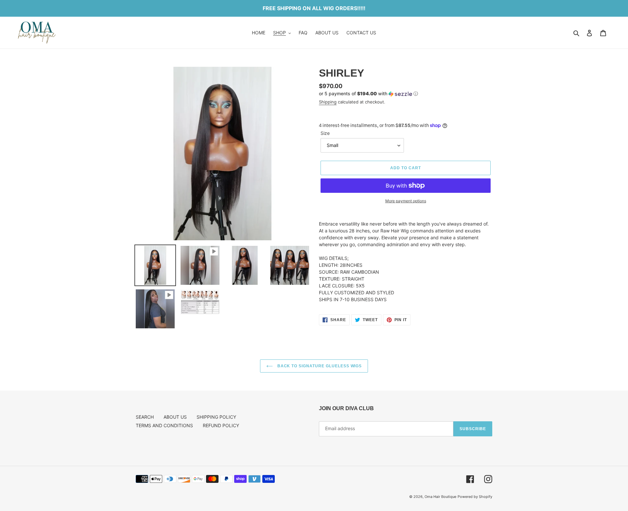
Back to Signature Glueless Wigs (319, 366)
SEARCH (145, 417)
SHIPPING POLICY (216, 417)
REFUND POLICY (221, 425)
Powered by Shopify (475, 496)
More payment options (405, 200)
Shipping (328, 101)
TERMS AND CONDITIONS (164, 425)
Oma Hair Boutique (440, 496)
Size (325, 133)
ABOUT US (175, 417)
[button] (368, 94)
